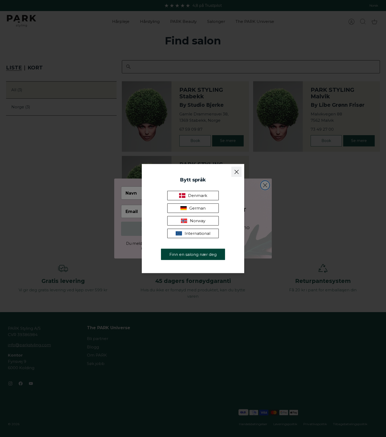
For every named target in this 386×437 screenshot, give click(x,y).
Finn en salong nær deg (193, 254)
